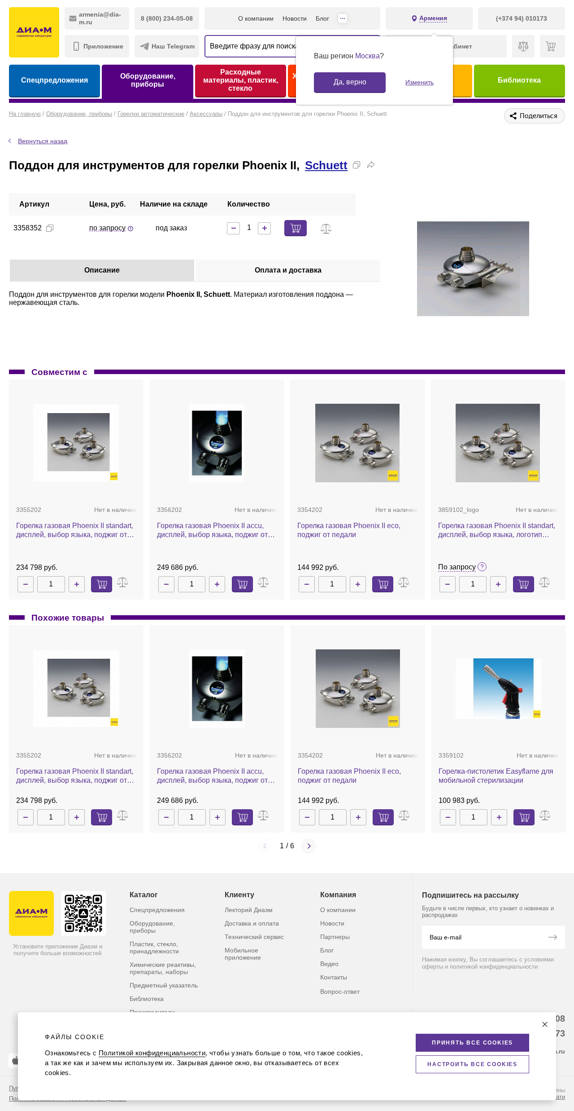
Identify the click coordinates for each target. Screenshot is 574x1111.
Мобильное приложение (243, 954)
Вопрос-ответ (340, 991)
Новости (295, 18)
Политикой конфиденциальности (152, 1053)
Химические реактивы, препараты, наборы (163, 968)
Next (308, 846)
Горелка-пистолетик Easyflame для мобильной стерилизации (496, 775)
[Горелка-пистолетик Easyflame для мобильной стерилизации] (499, 688)
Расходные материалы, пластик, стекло (240, 80)
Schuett (326, 165)
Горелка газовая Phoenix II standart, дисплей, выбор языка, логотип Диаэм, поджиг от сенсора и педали (497, 530)
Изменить (419, 82)
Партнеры (335, 936)
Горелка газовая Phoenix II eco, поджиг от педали (348, 530)
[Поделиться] (370, 164)
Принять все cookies (472, 1043)
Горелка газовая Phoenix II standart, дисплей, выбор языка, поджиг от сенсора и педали (74, 530)
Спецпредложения (54, 80)
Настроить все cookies (472, 1064)
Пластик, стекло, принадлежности (154, 947)
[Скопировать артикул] (49, 228)
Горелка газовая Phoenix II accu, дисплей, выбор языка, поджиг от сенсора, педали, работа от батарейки (212, 530)
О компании (256, 18)
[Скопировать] (356, 164)
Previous (265, 846)
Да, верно (350, 82)
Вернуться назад (42, 141)
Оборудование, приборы (147, 80)
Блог (322, 18)
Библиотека (519, 80)
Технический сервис (254, 936)
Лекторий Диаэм (249, 909)
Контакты (333, 977)
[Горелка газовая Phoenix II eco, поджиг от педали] (357, 443)
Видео (329, 963)
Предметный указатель (164, 985)
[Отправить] (552, 938)
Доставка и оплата (252, 923)
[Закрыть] (545, 1024)
